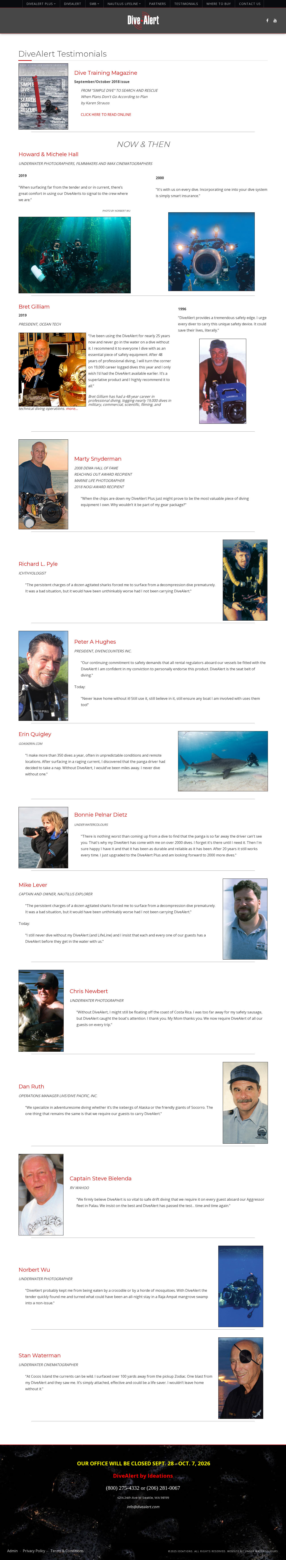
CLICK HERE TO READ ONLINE (106, 114)
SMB (93, 4)
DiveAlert (72, 4)
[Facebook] (267, 20)
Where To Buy (218, 4)
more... (72, 408)
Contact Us (250, 4)
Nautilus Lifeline (123, 4)
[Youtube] (275, 20)
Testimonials (186, 4)
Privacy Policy (34, 1550)
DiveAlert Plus (40, 4)
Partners (157, 4)
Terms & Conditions (67, 1550)
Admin (12, 1550)
